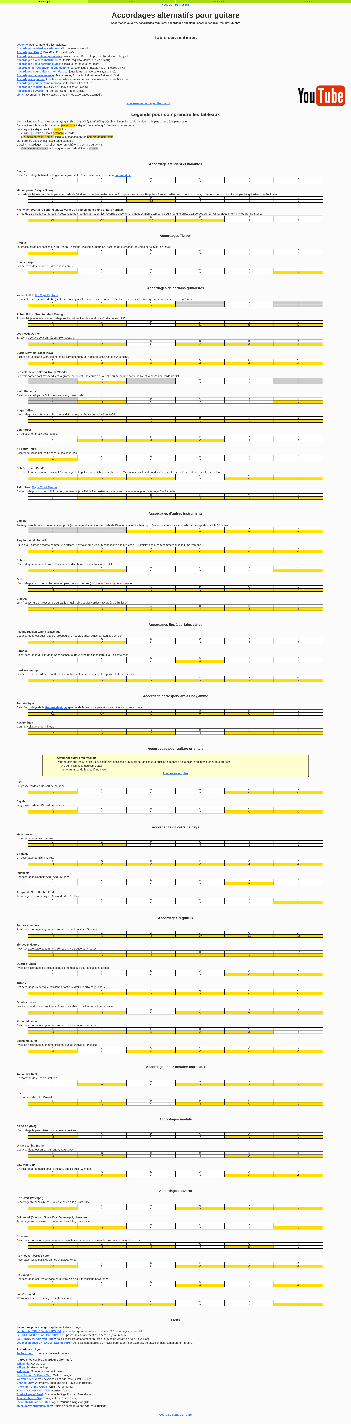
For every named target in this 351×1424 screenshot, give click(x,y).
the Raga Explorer (46, 295)
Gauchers (219, 1)
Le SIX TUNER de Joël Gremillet (37, 1335)
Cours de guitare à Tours (175, 1414)
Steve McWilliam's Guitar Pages (37, 1402)
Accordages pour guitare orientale (39, 71)
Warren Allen (25, 1378)
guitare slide (122, 175)
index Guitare (182, 5)
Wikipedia (23, 1363)
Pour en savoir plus (175, 773)
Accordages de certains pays (35, 75)
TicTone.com (25, 1353)
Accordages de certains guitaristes (39, 56)
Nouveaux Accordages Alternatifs (148, 103)
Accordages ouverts (30, 90)
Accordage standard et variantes (38, 48)
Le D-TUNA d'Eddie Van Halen (36, 1338)
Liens (20, 94)
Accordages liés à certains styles (38, 63)
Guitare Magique (56, 707)
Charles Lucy (25, 1382)
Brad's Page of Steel (30, 1394)
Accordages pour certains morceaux (40, 83)
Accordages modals (30, 86)
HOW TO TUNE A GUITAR (33, 1390)
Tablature (307, 1)
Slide (131, 1)
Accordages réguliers (31, 79)
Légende (22, 44)
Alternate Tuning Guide (32, 1386)
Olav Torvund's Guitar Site (34, 1375)
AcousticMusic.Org (29, 1398)
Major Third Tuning (44, 487)
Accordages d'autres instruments (38, 60)
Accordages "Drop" (29, 52)
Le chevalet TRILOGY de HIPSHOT (39, 1331)
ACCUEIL (167, 5)
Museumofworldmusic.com (34, 1405)
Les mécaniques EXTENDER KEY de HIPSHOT (46, 1342)
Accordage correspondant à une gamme (43, 67)
